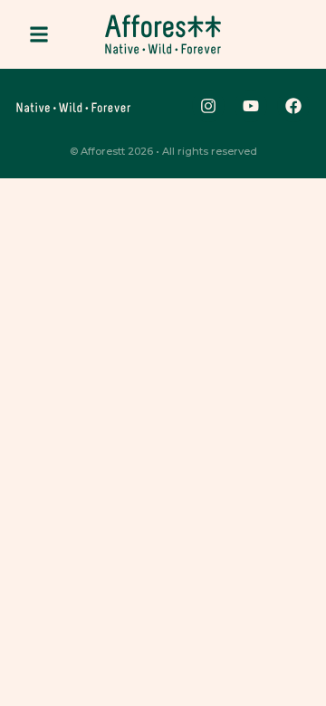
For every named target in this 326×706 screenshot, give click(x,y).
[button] (39, 34)
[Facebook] (293, 106)
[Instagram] (208, 106)
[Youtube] (251, 106)
